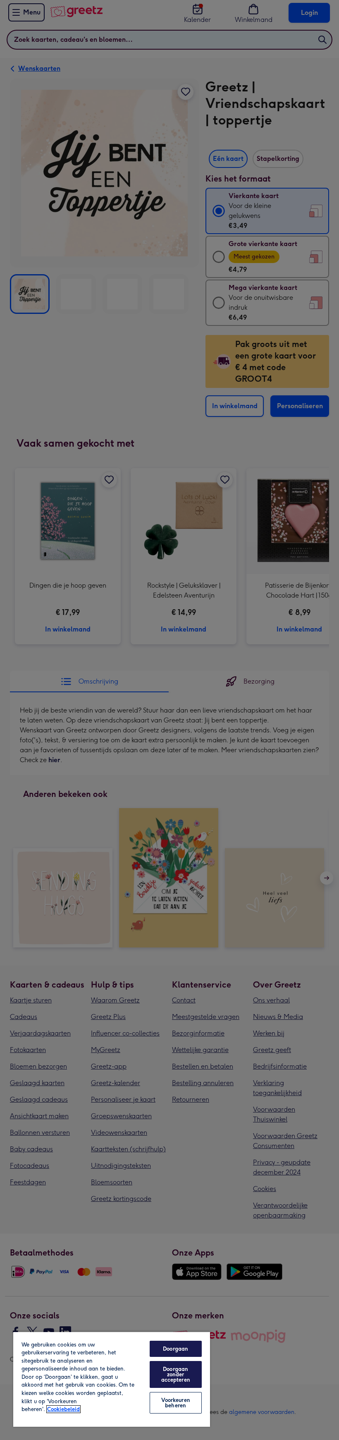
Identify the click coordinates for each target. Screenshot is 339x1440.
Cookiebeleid (63, 1409)
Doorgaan (175, 1349)
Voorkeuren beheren (175, 1403)
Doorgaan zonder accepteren (175, 1374)
